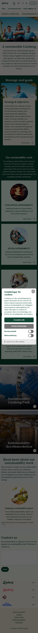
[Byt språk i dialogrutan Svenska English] (33, 291)
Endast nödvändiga (19, 326)
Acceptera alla (19, 320)
